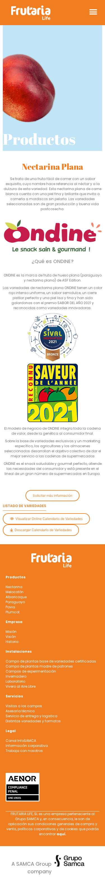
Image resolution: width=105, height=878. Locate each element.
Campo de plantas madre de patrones (39, 666)
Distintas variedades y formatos (33, 721)
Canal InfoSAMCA (21, 740)
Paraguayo (15, 602)
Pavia (10, 607)
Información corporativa (27, 745)
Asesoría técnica (20, 711)
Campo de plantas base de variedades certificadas (51, 661)
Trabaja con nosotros (24, 750)
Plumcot (13, 612)
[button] (93, 12)
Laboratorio (15, 681)
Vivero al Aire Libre (21, 686)
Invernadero (16, 676)
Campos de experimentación (31, 671)
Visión (11, 636)
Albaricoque (16, 597)
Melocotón (15, 592)
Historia (12, 641)
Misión (11, 631)
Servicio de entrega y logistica (31, 716)
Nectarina (14, 586)
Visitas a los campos (24, 706)
